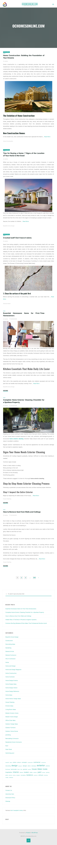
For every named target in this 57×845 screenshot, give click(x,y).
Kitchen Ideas (9, 706)
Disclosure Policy (10, 797)
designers (20, 765)
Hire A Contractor (10, 658)
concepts (24, 762)
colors (14, 762)
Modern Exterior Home (11, 713)
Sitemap (7, 801)
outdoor (35, 772)
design (14, 765)
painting (47, 772)
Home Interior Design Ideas (13, 698)
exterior (41, 765)
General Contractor (10, 655)
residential (36, 775)
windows (11, 777)
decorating (8, 765)
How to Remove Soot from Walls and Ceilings (22, 512)
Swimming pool (9, 753)
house (34, 769)
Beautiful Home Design (8, 226)
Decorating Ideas (10, 644)
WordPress (35, 832)
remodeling (23, 775)
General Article (6, 303)
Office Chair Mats (10, 720)
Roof (6, 745)
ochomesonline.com (30, 4)
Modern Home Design (11, 716)
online (31, 772)
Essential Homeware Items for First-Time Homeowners (20, 608)
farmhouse (7, 769)
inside (45, 769)
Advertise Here (9, 794)
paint (39, 772)
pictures (10, 775)
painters (43, 772)
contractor (36, 762)
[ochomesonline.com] (5, 4)
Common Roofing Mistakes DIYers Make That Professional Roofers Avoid (26, 623)
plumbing (8, 735)
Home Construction (8, 141)
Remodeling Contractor (12, 738)
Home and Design (10, 666)
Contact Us (8, 790)
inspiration (8, 772)
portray (14, 775)
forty (21, 769)
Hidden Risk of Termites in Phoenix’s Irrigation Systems (20, 619)
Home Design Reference (12, 691)
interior (16, 772)
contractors (43, 762)
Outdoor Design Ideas (11, 724)
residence (29, 775)
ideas (39, 769)
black (11, 762)
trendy (6, 777)
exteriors (48, 765)
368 (34, 577)
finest (18, 769)
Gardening (8, 648)
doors (29, 766)
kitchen (21, 772)
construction (30, 762)
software (40, 775)
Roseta (28, 832)
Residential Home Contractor (13, 742)
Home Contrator (10, 677)
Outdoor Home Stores (11, 731)
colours (19, 762)
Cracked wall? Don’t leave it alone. (17, 238)
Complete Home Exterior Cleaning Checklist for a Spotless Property (24, 612)
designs (25, 766)
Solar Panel (8, 749)
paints (6, 775)
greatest (29, 769)
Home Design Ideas (10, 684)
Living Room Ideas (10, 709)
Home (7, 662)
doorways (33, 765)
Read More (47, 136)
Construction (9, 640)
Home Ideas (8, 695)
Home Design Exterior (11, 680)
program (18, 775)
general (25, 769)
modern (26, 772)
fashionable (14, 769)
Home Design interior (11, 687)
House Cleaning (7, 499)
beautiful (7, 762)
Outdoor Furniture (10, 727)
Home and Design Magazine (13, 669)
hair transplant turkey (17, 810)
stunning (46, 775)
